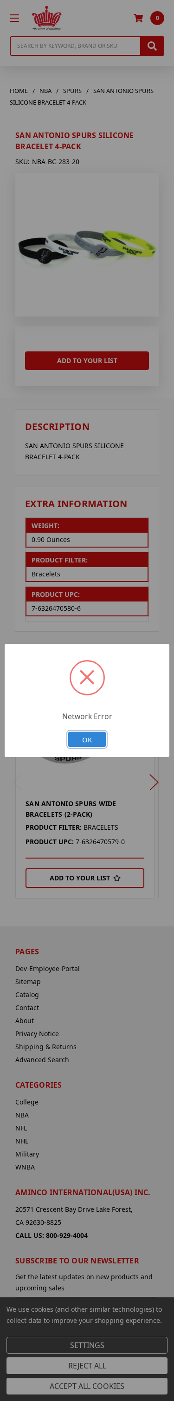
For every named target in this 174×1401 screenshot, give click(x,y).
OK (87, 739)
